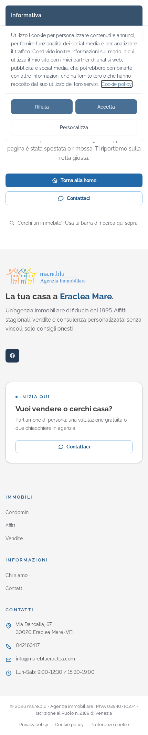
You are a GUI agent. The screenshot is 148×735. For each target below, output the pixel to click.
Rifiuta (42, 107)
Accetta (106, 107)
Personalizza (74, 127)
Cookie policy (117, 84)
